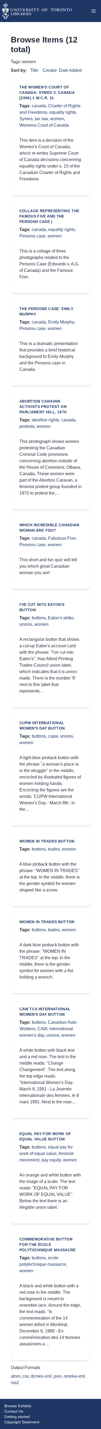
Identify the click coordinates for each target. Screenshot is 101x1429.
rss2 (15, 1382)
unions (25, 624)
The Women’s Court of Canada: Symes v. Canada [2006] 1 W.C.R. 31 (46, 92)
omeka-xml (74, 1376)
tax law (41, 118)
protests (26, 426)
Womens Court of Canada (44, 125)
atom (15, 1376)
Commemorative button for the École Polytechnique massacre (47, 1244)
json (58, 1376)
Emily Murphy (61, 322)
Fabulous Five (62, 538)
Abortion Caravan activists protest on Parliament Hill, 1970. (43, 406)
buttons (39, 618)
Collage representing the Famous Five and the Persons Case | (49, 216)
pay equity (51, 1160)
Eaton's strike (61, 618)
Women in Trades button (47, 841)
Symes (26, 118)
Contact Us (13, 1411)
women (57, 118)
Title (34, 70)
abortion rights (45, 420)
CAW (42, 1028)
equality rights (62, 112)
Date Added (70, 70)
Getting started (17, 1416)
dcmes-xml (41, 1376)
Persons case (32, 236)
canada (39, 106)
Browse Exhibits (17, 1406)
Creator (50, 70)
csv (25, 1376)
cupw (53, 736)
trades (54, 849)
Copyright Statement (21, 1422)
